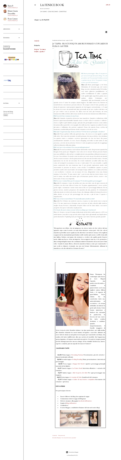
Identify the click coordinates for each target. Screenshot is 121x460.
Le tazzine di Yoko (76, 377)
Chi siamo (43, 11)
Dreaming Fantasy (77, 355)
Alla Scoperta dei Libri (80, 373)
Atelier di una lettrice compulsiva (84, 379)
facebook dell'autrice (85, 401)
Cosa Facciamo (53, 11)
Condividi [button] (36, 41)
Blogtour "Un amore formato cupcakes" (40, 50)
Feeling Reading (77, 359)
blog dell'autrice (71, 403)
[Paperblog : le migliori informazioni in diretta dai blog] (7, 81)
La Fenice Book (52, 5)
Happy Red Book (78, 364)
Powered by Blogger (73, 452)
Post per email (61, 435)
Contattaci (63, 11)
